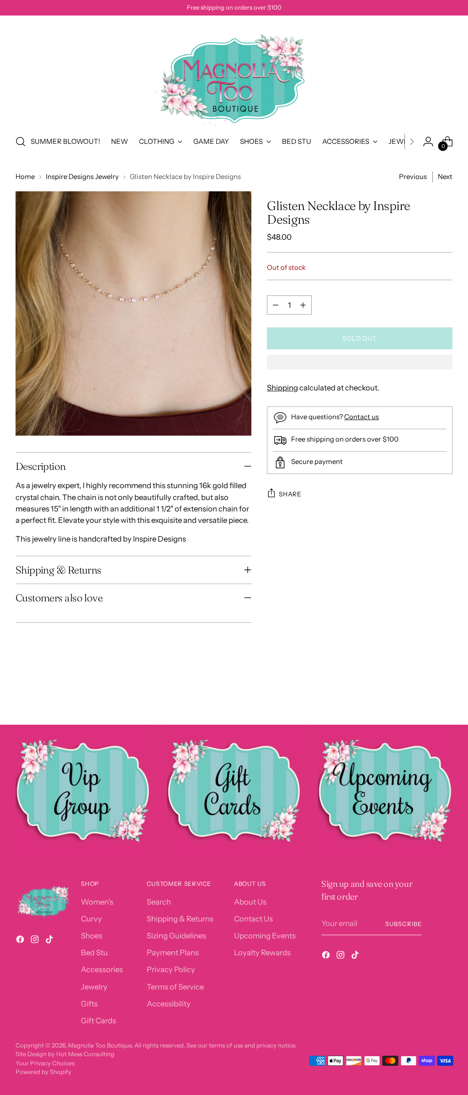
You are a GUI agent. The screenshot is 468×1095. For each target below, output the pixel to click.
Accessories (102, 969)
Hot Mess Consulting (85, 1054)
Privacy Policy (171, 969)
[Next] (412, 141)
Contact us (361, 417)
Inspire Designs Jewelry (82, 177)
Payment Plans (173, 952)
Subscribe (403, 923)
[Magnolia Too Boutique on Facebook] (21, 941)
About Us (250, 901)
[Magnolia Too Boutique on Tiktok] (50, 941)
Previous (413, 177)
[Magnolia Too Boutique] (234, 73)
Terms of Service (175, 986)
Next (445, 177)
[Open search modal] (20, 141)
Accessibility (169, 1003)
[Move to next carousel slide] (444, 693)
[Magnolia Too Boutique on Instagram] (35, 941)
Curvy (91, 918)
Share (290, 494)
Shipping (282, 387)
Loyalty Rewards (262, 952)
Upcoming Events (265, 935)
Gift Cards (98, 1020)
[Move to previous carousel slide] (423, 693)
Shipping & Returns (180, 918)
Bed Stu (94, 952)
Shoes (91, 935)
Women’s (97, 901)
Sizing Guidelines (176, 935)
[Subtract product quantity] (275, 305)
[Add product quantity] (303, 305)
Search (159, 901)
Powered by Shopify (43, 1071)
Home (25, 177)
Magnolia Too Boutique (100, 1045)
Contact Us (253, 918)
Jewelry (94, 986)
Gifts (89, 1003)
